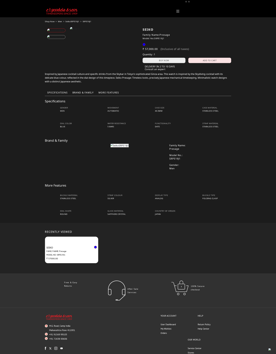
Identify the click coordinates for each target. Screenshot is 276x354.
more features (108, 92)
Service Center (194, 348)
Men (60, 21)
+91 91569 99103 (58, 334)
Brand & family (83, 92)
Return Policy (204, 324)
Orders (164, 333)
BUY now (164, 60)
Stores (191, 352)
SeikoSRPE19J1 (72, 21)
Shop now (49, 21)
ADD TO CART (210, 60)
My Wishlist (166, 328)
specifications (57, 92)
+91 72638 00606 (58, 338)
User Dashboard (168, 324)
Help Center (203, 328)
